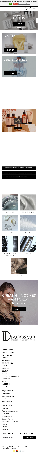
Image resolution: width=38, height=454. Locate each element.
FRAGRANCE (6, 379)
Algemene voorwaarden (10, 411)
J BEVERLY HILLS (8, 353)
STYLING (10, 233)
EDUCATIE (5, 387)
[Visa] (23, 451)
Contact (4, 424)
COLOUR (19, 276)
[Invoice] (20, 451)
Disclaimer (5, 414)
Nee (15, 4)
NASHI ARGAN (7, 355)
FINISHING (28, 233)
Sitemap (5, 427)
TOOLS (28, 253)
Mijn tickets (6, 399)
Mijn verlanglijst (7, 401)
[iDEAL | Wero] (14, 451)
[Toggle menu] (34, 9)
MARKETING (6, 384)
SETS (4, 381)
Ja (10, 4)
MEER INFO (19, 24)
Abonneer (29, 437)
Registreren (6, 394)
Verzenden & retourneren (10, 422)
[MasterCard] (17, 451)
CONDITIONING (28, 212)
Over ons (5, 408)
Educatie (5, 429)
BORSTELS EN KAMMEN (10, 254)
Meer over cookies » (24, 4)
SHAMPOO (10, 212)
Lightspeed (12, 448)
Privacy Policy (7, 416)
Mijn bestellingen (8, 396)
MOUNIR (5, 358)
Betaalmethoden (7, 419)
